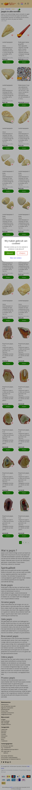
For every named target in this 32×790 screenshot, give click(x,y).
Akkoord (10, 253)
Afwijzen (22, 253)
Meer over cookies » (16, 258)
